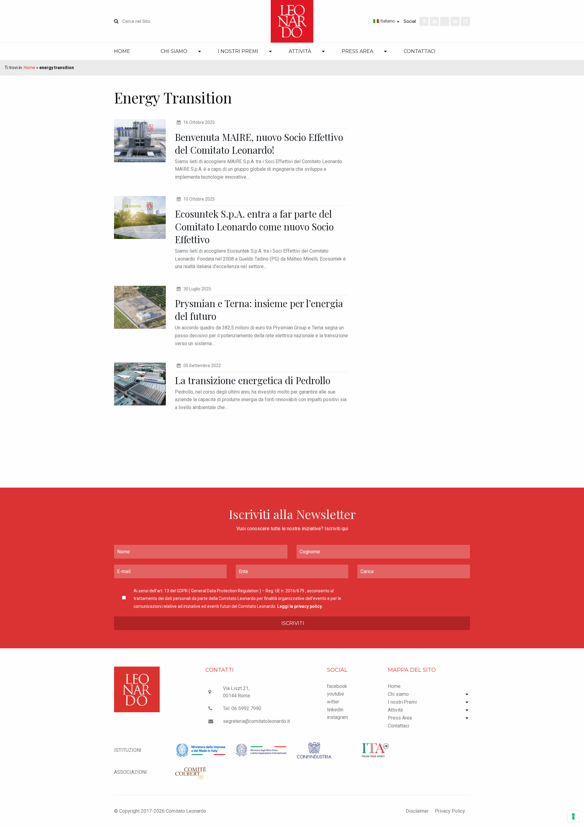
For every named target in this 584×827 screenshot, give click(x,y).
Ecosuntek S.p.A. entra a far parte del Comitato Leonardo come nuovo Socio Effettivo (254, 226)
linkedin (335, 710)
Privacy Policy (450, 811)
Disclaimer (417, 811)
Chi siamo (174, 51)
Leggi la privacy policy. (300, 606)
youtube (335, 694)
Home (122, 51)
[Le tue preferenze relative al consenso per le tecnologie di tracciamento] (573, 816)
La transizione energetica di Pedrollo (252, 380)
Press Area (357, 51)
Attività (300, 51)
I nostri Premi (238, 51)
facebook (337, 686)
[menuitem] (129, 51)
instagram (337, 717)
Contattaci (420, 51)
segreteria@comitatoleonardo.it (256, 721)
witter (333, 702)
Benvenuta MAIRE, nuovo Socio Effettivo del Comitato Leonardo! (259, 143)
